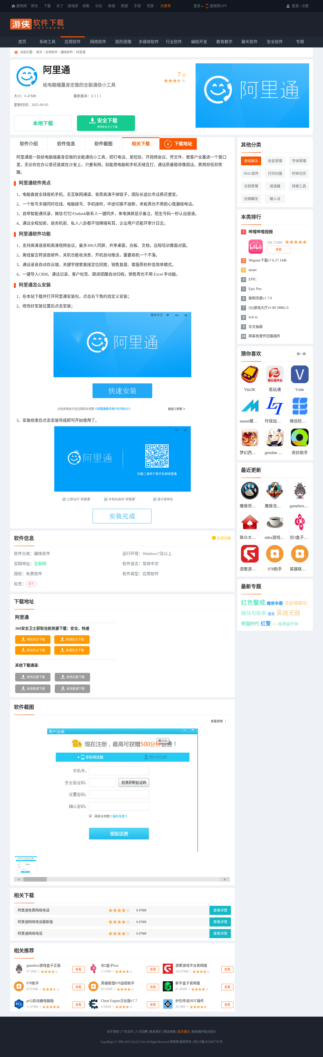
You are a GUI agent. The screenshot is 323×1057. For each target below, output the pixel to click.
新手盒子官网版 (187, 983)
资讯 (34, 6)
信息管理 (275, 161)
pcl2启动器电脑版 (40, 1001)
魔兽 (271, 614)
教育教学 (224, 42)
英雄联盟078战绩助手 (117, 983)
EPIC (252, 279)
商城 (111, 6)
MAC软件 (251, 173)
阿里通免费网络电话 (33, 910)
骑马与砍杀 (253, 613)
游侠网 (21, 6)
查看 (78, 969)
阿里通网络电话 (30, 933)
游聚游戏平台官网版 (191, 965)
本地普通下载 (36, 689)
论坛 (98, 6)
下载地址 (183, 143)
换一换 (301, 354)
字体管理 (299, 161)
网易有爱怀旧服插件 (264, 336)
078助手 (32, 983)
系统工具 (47, 42)
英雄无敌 (288, 613)
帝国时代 (250, 623)
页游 (150, 6)
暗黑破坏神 (288, 624)
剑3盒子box (110, 965)
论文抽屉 (256, 327)
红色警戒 (253, 602)
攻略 (85, 6)
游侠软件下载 (37, 24)
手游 (137, 6)
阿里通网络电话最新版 (35, 922)
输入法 (275, 199)
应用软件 (73, 42)
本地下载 (43, 123)
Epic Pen (255, 289)
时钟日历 (299, 173)
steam (253, 270)
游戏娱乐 (251, 161)
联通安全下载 (75, 650)
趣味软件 (67, 52)
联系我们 (155, 1032)
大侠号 (165, 6)
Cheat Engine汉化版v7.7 (119, 1001)
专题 (300, 42)
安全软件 (275, 42)
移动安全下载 (36, 650)
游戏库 (73, 6)
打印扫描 (275, 173)
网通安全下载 (75, 639)
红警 (266, 623)
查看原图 (217, 721)
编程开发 (199, 42)
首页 (22, 42)
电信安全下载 (36, 639)
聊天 (31, 584)
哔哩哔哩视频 (261, 232)
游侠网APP (218, 6)
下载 (47, 6)
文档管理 (251, 186)
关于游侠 (113, 1032)
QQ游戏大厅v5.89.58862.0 (268, 308)
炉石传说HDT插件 (189, 1001)
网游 (124, 6)
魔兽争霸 (275, 603)
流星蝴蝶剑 (295, 603)
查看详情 (220, 910)
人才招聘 (141, 1032)
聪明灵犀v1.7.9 (260, 298)
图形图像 (123, 42)
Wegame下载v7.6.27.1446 (268, 260)
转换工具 (299, 186)
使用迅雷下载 (36, 677)
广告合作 (127, 1032)
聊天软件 (249, 42)
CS (274, 624)
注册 (305, 6)
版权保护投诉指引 (204, 1032)
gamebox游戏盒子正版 (43, 965)
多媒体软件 (149, 42)
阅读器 (275, 186)
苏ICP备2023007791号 (208, 1042)
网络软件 (98, 42)
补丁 (60, 6)
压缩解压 (251, 199)
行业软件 (174, 42)
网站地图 (170, 1032)
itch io (253, 317)
